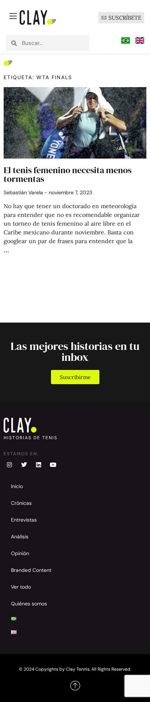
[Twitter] (24, 465)
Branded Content (31, 570)
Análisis (19, 536)
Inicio (17, 486)
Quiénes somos (29, 603)
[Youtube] (53, 465)
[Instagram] (9, 465)
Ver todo (21, 587)
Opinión (20, 553)
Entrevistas (24, 519)
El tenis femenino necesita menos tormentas (67, 174)
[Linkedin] (38, 465)
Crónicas (21, 503)
